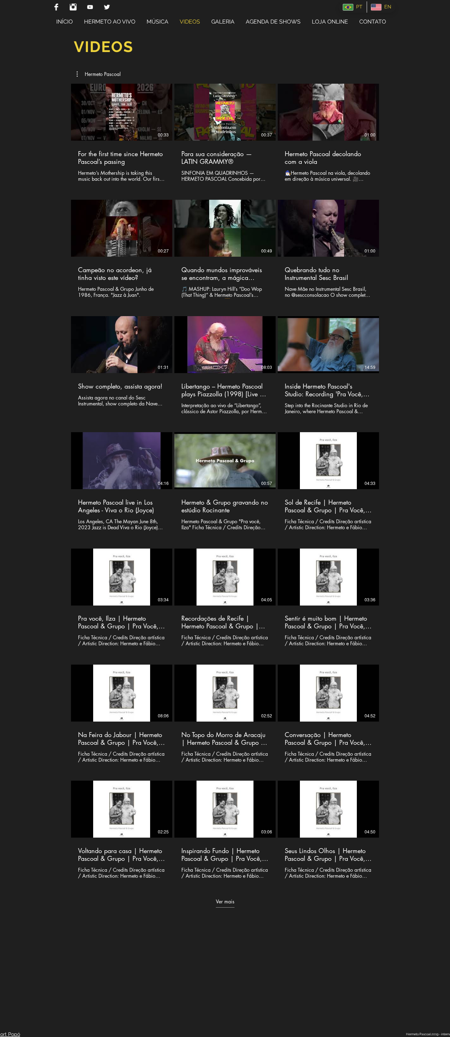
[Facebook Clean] (56, 7)
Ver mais (225, 901)
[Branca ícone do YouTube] (90, 7)
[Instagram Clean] (73, 7)
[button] (99, 74)
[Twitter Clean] (106, 7)
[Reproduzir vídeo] (122, 112)
